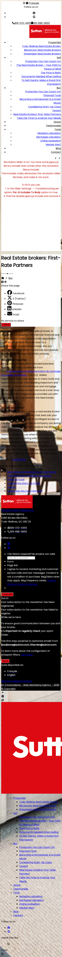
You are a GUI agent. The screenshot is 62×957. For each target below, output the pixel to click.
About (57, 122)
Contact (56, 152)
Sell (59, 57)
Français (34, 3)
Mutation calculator (49, 133)
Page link (12, 565)
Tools (57, 129)
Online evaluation (50, 140)
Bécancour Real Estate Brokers (42, 50)
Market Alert (53, 144)
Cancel (6, 324)
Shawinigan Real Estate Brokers (42, 54)
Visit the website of (16, 681)
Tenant (56, 110)
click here (27, 654)
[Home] (27, 3)
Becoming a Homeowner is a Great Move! (31, 472)
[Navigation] (24, 3)
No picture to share (12, 320)
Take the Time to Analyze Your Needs (39, 118)
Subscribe (7, 594)
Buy (59, 88)
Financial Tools (52, 95)
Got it (5, 661)
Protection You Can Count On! (43, 61)
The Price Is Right (51, 72)
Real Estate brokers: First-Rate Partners (37, 114)
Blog (58, 148)
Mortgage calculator (48, 137)
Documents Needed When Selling (41, 76)
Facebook (19, 293)
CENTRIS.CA (19, 459)
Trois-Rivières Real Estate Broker (41, 46)
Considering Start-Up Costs (44, 106)
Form (10, 561)
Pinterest (17, 304)
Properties (54, 42)
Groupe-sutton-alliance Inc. (17, 510)
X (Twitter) (19, 298)
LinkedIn (17, 309)
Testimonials (53, 125)
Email (16, 314)
